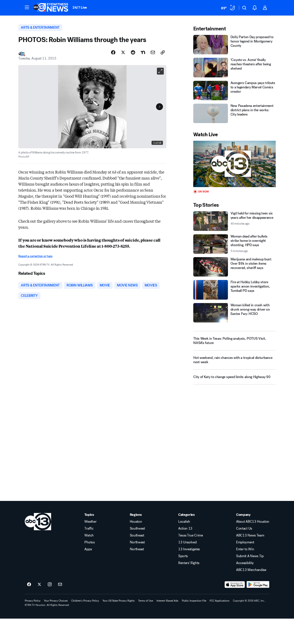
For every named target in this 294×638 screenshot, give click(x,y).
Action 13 (185, 528)
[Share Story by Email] (152, 52)
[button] (26, 7)
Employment (245, 542)
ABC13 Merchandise (251, 570)
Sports (183, 556)
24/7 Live (80, 7)
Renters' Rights (188, 563)
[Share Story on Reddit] (133, 52)
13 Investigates (189, 549)
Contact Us (244, 528)
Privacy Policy (32, 600)
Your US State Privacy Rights (118, 600)
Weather (90, 521)
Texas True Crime (190, 535)
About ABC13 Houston (252, 521)
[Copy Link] (162, 52)
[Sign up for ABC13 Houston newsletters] (60, 584)
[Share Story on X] (123, 52)
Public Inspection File (194, 600)
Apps (88, 549)
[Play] (234, 164)
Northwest (137, 542)
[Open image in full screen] (160, 71)
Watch (88, 535)
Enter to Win (245, 549)
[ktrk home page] (38, 521)
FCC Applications (219, 600)
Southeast (137, 535)
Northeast (137, 549)
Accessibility (245, 563)
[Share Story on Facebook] (113, 52)
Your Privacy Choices (56, 600)
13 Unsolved (187, 542)
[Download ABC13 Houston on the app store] (234, 584)
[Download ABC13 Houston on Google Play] (258, 584)
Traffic (88, 528)
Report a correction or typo (35, 256)
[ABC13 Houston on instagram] (49, 584)
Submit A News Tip (250, 556)
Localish (184, 521)
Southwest (137, 528)
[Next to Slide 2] (159, 106)
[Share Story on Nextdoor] (143, 52)
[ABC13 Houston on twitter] (39, 584)
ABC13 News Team (250, 535)
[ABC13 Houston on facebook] (29, 584)
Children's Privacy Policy (85, 600)
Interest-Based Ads (167, 600)
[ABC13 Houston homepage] (50, 8)
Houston (136, 521)
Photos (89, 542)
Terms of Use (145, 600)
